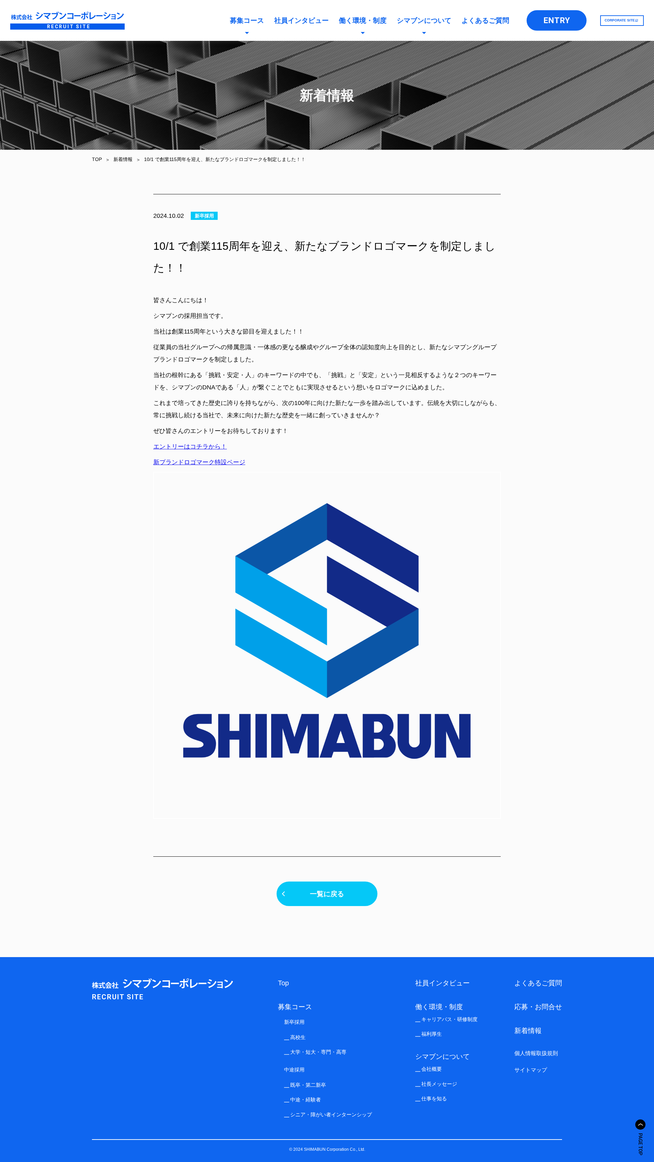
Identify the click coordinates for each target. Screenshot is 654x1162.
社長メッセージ (439, 1084)
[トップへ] (640, 1124)
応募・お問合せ (538, 1007)
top (283, 983)
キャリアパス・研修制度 (449, 1019)
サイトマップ (530, 1070)
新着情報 (528, 1030)
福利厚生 (431, 1034)
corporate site (620, 20)
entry (556, 20)
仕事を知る (434, 1098)
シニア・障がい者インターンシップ (331, 1114)
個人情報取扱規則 (536, 1053)
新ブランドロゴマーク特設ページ (199, 462)
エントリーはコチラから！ (190, 446)
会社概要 (431, 1069)
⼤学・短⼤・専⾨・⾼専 (318, 1052)
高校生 (298, 1037)
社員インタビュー (301, 20)
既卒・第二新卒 (308, 1085)
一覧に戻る (327, 894)
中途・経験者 (305, 1099)
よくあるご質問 (485, 20)
